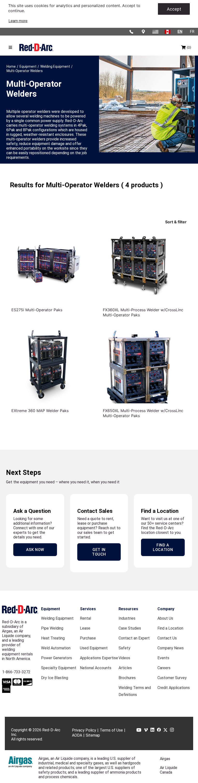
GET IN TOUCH (99, 552)
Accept (174, 9)
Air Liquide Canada (168, 770)
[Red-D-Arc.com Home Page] (36, 47)
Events (163, 658)
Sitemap (93, 735)
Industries (127, 618)
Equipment (50, 609)
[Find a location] (144, 32)
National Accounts (95, 668)
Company (165, 609)
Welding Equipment (57, 618)
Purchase (88, 638)
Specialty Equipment (58, 668)
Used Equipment (94, 648)
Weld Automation (56, 648)
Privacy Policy (84, 730)
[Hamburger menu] (10, 47)
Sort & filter (176, 221)
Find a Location (170, 628)
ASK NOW (35, 549)
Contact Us (167, 638)
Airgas (165, 758)
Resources (128, 609)
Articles (125, 668)
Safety (124, 648)
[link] (18, 21)
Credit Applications (173, 687)
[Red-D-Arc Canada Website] (168, 32)
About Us (165, 618)
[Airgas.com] (20, 762)
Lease (85, 628)
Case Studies (130, 628)
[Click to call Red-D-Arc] (132, 32)
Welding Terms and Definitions (135, 691)
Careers (163, 668)
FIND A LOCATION (163, 547)
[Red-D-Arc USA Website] (156, 32)
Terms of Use (111, 730)
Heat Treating (53, 638)
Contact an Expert (134, 638)
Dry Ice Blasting (54, 677)
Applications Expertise (99, 658)
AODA (77, 735)
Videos (124, 658)
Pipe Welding (52, 628)
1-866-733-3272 (16, 672)
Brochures (127, 677)
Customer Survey (172, 677)
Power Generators (56, 658)
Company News (170, 648)
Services (88, 609)
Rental (85, 618)
